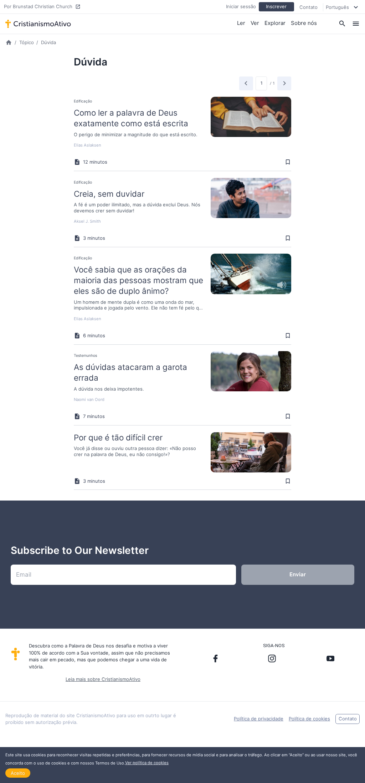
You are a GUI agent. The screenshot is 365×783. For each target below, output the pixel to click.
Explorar (275, 23)
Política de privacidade (258, 718)
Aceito (18, 773)
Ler (241, 23)
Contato (308, 7)
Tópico (26, 42)
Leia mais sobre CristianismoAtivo (103, 679)
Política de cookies (309, 718)
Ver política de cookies (147, 762)
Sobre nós (304, 23)
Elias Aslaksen (87, 145)
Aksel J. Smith (87, 221)
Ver (255, 23)
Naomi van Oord (89, 399)
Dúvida (48, 42)
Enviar (297, 574)
